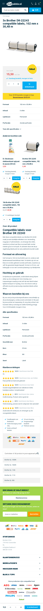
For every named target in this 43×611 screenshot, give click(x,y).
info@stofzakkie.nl (9, 547)
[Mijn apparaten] (39, 3)
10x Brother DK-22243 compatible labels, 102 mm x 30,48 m (11, 204)
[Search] (38, 453)
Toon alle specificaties (11, 129)
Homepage (6, 16)
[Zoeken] (25, 10)
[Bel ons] (32, 3)
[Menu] (3, 3)
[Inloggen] (35, 3)
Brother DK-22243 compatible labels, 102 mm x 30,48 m (31, 161)
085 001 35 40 (7, 550)
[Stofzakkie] (14, 4)
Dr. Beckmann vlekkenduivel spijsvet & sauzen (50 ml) (11, 161)
